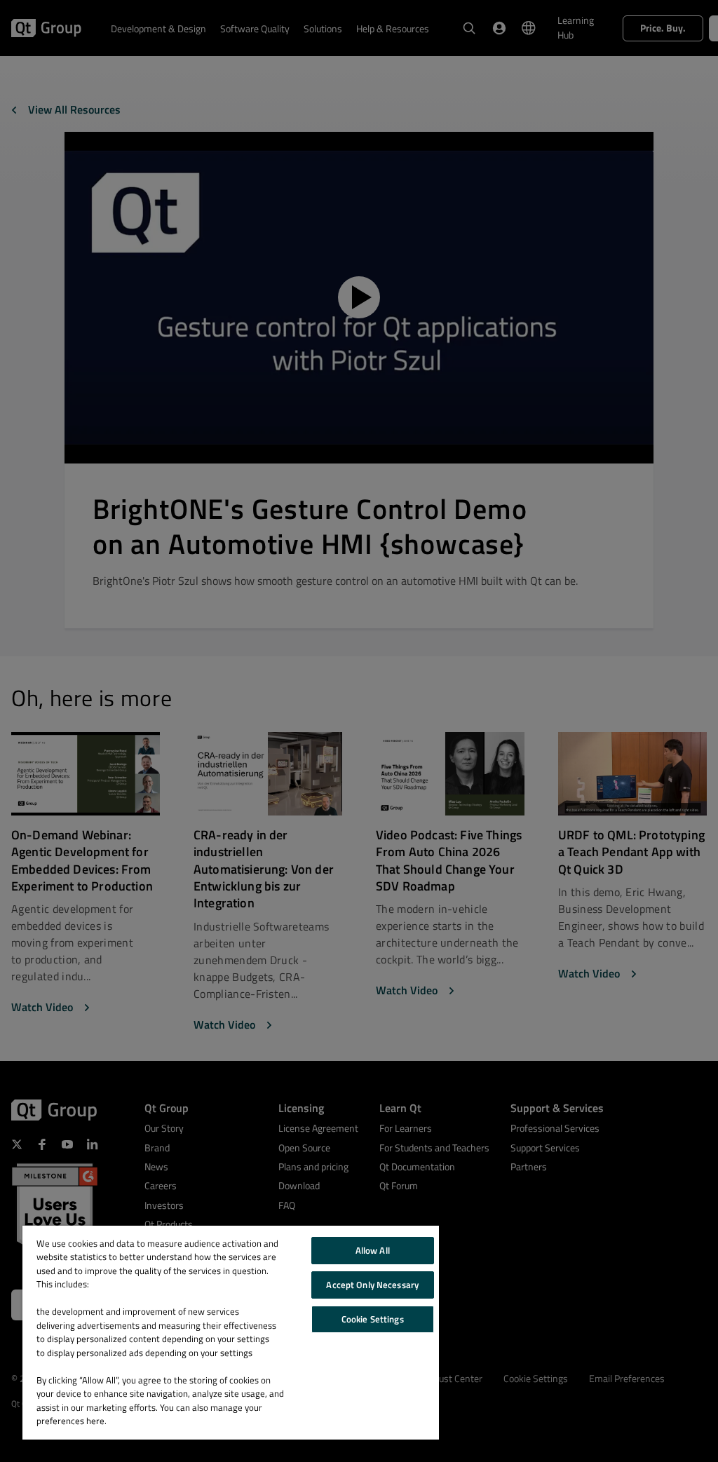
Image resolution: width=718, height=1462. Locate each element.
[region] (230, 1333)
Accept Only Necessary (372, 1285)
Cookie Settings (372, 1319)
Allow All (372, 1250)
